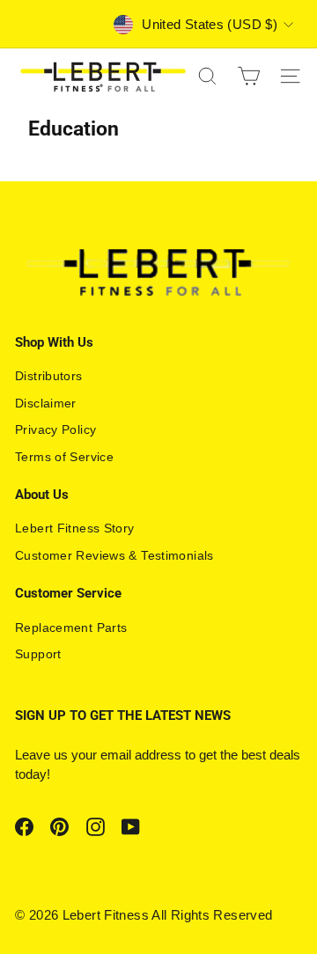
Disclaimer (46, 403)
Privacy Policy (55, 429)
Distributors (49, 376)
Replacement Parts (71, 627)
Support (38, 654)
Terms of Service (64, 457)
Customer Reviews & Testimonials (114, 555)
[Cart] (248, 76)
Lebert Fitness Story (75, 528)
